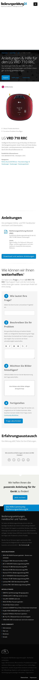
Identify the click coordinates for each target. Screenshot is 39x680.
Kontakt (5, 637)
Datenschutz (24, 677)
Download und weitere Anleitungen (18, 256)
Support (5, 77)
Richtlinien (6, 634)
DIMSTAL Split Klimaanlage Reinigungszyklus (16, 593)
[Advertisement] (19, 29)
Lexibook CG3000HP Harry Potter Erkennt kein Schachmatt (20, 608)
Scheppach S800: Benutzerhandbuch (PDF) (15, 561)
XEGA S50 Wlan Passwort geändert (13, 602)
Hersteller (12, 53)
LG (18, 53)
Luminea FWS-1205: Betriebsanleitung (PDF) (15, 581)
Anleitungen (15, 77)
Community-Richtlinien (11, 415)
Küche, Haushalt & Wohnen (9, 162)
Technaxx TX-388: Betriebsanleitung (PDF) (15, 567)
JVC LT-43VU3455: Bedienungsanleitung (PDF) (16, 564)
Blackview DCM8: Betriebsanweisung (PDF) (15, 570)
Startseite (4, 53)
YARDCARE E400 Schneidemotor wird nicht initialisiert (18, 619)
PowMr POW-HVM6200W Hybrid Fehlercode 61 (16, 611)
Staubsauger (13, 164)
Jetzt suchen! (20, 497)
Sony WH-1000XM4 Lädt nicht (11, 599)
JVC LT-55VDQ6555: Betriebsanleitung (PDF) (15, 575)
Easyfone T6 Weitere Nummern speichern (15, 613)
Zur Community (23, 545)
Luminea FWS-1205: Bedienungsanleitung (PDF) (16, 584)
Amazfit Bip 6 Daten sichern (11, 605)
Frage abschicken (13, 421)
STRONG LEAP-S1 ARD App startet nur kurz (15, 596)
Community (26, 77)
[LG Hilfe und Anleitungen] (19, 87)
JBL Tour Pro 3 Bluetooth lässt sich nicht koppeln (16, 616)
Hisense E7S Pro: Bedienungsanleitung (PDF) (16, 572)
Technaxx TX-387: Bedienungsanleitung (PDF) (16, 578)
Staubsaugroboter (23, 164)
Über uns (5, 631)
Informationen (7, 628)
